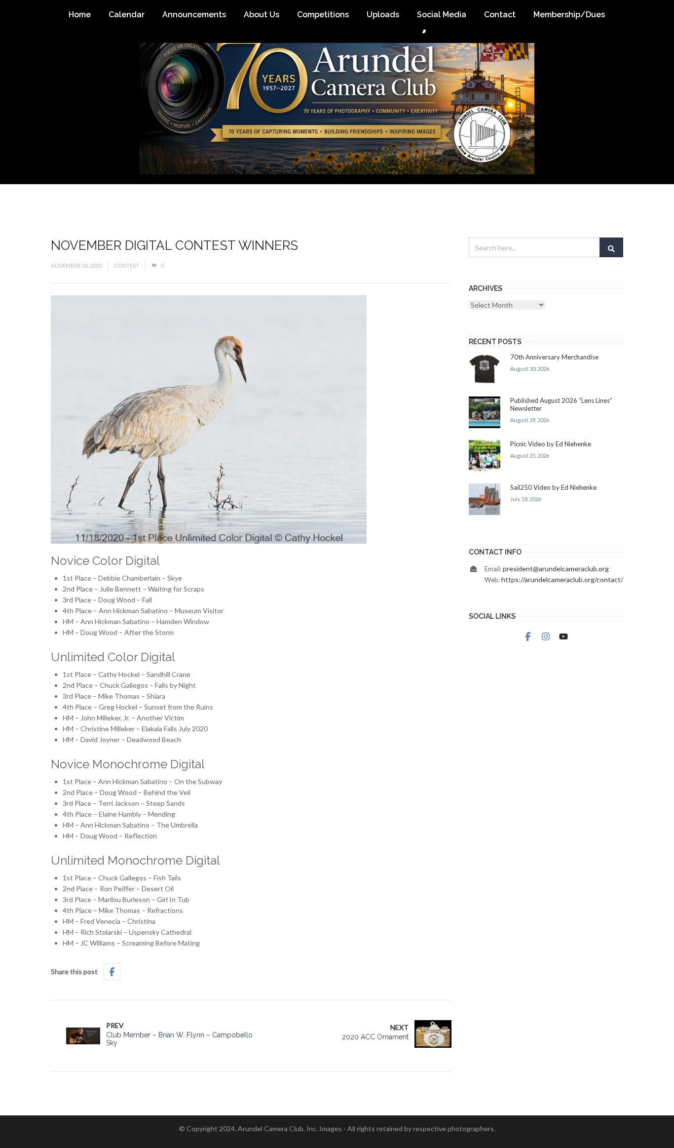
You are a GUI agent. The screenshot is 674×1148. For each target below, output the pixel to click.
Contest (126, 265)
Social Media (441, 14)
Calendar (127, 14)
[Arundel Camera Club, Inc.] (337, 92)
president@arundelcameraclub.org (556, 568)
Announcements (194, 14)
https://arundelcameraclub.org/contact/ (562, 579)
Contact (500, 14)
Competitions (323, 14)
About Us (261, 14)
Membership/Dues (569, 14)
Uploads (383, 14)
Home (80, 14)
